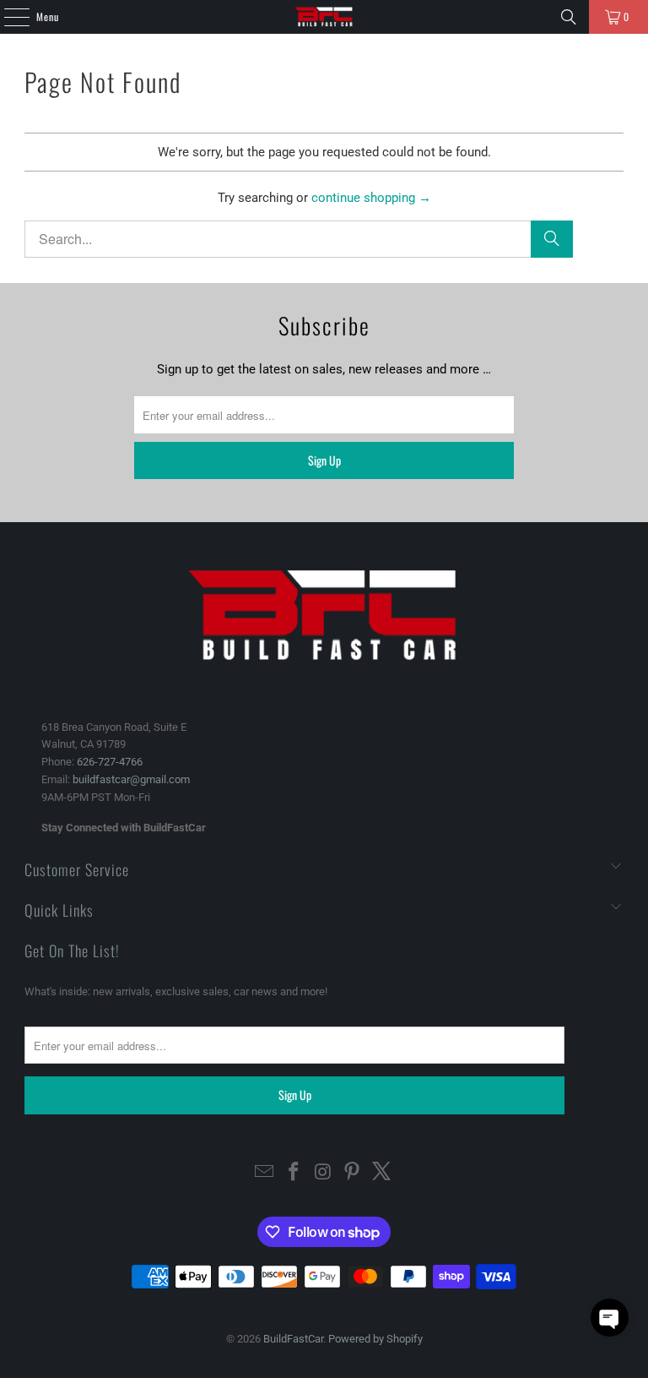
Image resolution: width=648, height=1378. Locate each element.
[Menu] (7, 17)
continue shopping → (371, 197)
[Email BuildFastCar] (265, 1173)
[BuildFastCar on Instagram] (323, 1173)
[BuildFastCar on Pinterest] (352, 1173)
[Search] (569, 17)
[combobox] (298, 239)
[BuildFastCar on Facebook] (293, 1173)
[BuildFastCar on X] (382, 1173)
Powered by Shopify (375, 1338)
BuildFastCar (293, 1338)
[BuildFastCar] (324, 17)
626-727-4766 (110, 761)
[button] (610, 1318)
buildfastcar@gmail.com (131, 779)
